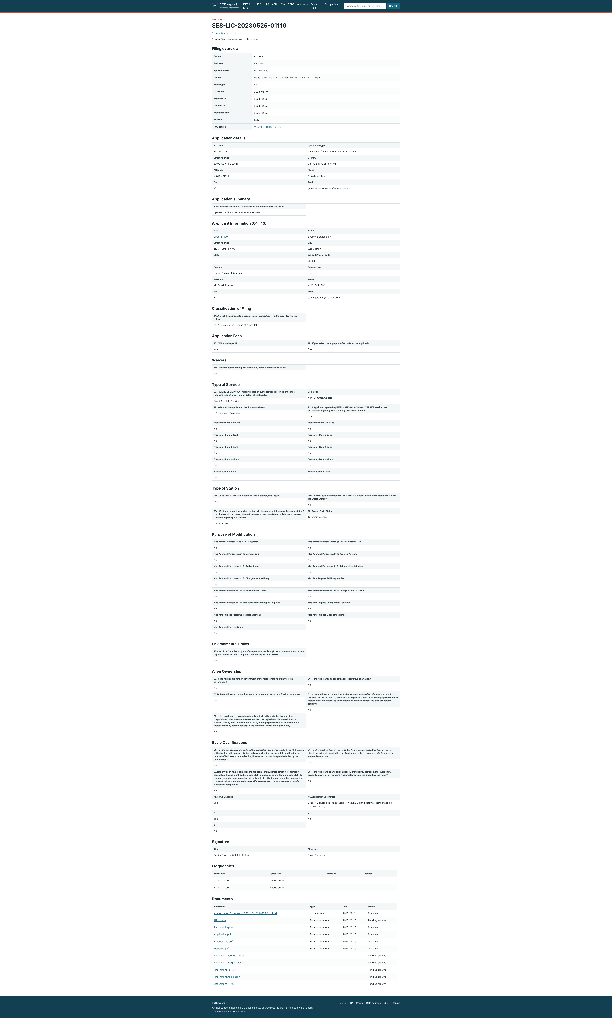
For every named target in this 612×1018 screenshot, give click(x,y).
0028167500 (261, 70)
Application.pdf (222, 934)
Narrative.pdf (221, 948)
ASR (274, 4)
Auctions (302, 4)
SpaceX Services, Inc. (224, 33)
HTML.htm (220, 920)
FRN (351, 1002)
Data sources (373, 1002)
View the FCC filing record (269, 127)
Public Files (314, 6)
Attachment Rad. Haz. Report (230, 955)
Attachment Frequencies (228, 962)
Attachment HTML (224, 983)
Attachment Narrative (226, 969)
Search (393, 5)
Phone (360, 1002)
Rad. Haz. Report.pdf (225, 927)
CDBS (291, 4)
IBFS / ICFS (246, 6)
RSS (385, 1002)
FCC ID (342, 1002)
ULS (266, 4)
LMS (282, 4)
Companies (331, 4)
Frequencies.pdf (223, 941)
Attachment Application (227, 976)
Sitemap (395, 1002)
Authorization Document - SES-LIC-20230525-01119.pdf (245, 913)
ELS (259, 4)
